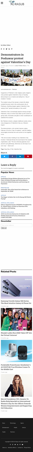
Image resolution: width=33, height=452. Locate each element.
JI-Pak (11, 149)
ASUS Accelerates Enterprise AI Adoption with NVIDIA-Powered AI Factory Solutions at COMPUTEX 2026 (15, 215)
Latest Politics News (20, 66)
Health (15, 427)
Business (12, 432)
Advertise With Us (12, 447)
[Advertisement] (16, 26)
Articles (3, 176)
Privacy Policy (27, 447)
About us (4, 447)
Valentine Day (18, 149)
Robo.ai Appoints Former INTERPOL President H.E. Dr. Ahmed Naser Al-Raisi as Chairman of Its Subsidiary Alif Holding (16, 206)
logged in (10, 168)
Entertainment (5, 427)
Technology (13, 423)
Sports (22, 423)
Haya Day (6, 149)
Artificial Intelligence (7, 203)
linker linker (7, 45)
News (3, 423)
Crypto (3, 432)
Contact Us (20, 447)
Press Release (5, 187)
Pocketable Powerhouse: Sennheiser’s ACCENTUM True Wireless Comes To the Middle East (16, 367)
